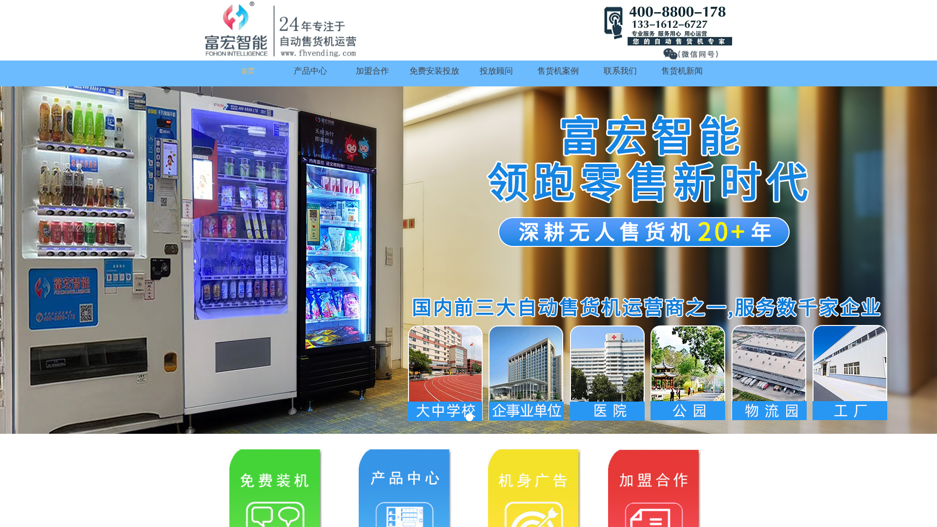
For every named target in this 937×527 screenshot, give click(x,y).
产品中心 (310, 71)
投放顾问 (496, 71)
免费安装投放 (434, 71)
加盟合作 (372, 71)
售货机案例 (558, 71)
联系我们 (620, 71)
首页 (248, 71)
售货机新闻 (682, 71)
